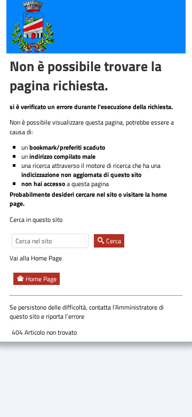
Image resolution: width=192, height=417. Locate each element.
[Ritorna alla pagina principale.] (33, 26)
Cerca (113, 241)
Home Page (40, 279)
